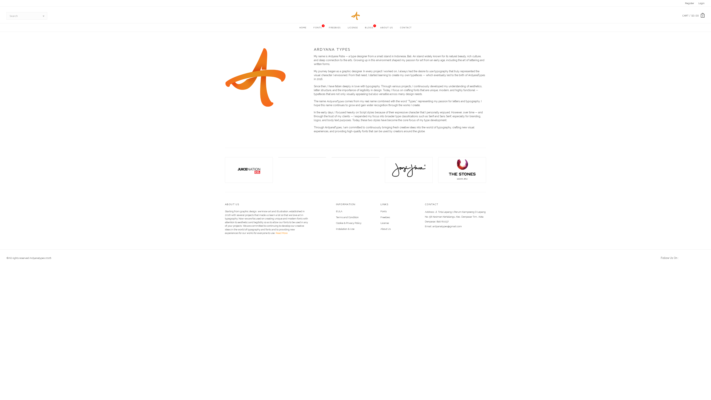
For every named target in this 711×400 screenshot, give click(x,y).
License (353, 27)
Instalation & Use (345, 229)
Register (689, 3)
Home (303, 27)
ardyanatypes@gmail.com (447, 226)
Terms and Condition (347, 217)
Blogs (370, 27)
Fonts (318, 27)
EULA (339, 211)
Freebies (335, 27)
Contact (406, 27)
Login (701, 3)
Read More (281, 233)
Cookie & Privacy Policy (348, 223)
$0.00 (695, 15)
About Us (386, 27)
